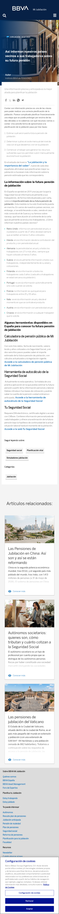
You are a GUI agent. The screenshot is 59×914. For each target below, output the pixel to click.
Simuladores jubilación (17, 458)
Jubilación (11, 477)
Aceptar (29, 909)
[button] (55, 15)
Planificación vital (35, 450)
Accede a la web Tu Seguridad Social (24, 429)
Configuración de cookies (29, 893)
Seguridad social (14, 450)
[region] (29, 885)
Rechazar (29, 901)
